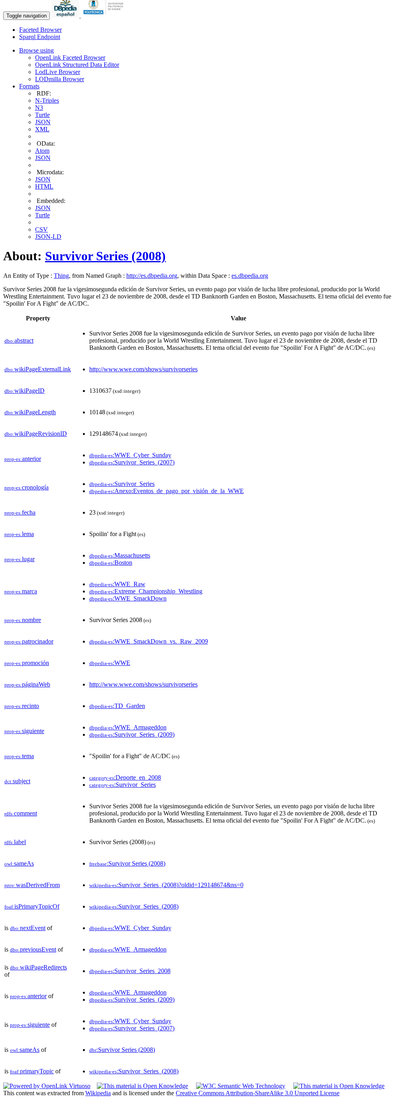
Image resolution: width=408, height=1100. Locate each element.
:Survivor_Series (122, 483)
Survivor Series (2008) (105, 256)
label (15, 842)
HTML (44, 186)
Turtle (42, 114)
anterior (22, 458)
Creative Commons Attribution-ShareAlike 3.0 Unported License (257, 1093)
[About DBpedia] (66, 15)
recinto (21, 705)
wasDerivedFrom (32, 885)
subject (17, 781)
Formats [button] (29, 86)
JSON (43, 122)
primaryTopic (32, 1071)
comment (20, 813)
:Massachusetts (119, 555)
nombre (22, 619)
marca (20, 591)
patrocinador (28, 641)
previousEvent (33, 949)
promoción (26, 662)
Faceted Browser (40, 29)
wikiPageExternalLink (37, 369)
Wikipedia (98, 1093)
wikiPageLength (30, 412)
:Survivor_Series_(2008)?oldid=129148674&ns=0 (166, 885)
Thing (61, 275)
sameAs (19, 863)
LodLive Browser (57, 71)
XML (42, 129)
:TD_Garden (117, 705)
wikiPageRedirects (38, 967)
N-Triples (47, 100)
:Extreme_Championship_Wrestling (145, 591)
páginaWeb (27, 684)
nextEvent (27, 927)
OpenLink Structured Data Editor (77, 64)
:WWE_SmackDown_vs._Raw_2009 (148, 641)
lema (19, 533)
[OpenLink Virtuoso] (46, 1085)
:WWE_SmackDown (128, 598)
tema (19, 756)
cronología (26, 487)
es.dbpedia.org (249, 275)
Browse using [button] (36, 50)
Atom (42, 150)
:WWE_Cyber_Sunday (130, 455)
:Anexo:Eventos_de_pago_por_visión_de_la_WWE (166, 491)
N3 (39, 107)
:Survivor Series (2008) (127, 863)
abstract (18, 340)
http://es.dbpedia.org (151, 275)
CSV (41, 229)
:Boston (110, 562)
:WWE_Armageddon (128, 727)
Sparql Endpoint (39, 36)
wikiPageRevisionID (35, 433)
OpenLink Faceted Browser (70, 57)
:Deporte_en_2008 (125, 777)
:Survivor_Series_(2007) (132, 462)
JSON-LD (48, 236)
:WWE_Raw (117, 584)
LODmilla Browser (59, 79)
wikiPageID (24, 390)
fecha (19, 512)
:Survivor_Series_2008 (130, 970)
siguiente (24, 730)
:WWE (109, 662)
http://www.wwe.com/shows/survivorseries (143, 369)
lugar (19, 559)
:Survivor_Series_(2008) (133, 906)
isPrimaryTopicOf (31, 906)
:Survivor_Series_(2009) (132, 734)
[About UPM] (105, 15)
